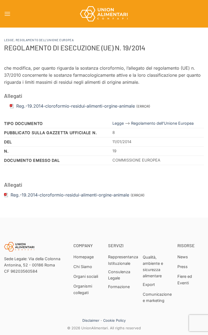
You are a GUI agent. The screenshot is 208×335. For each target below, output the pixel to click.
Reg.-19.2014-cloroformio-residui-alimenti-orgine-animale (70, 195)
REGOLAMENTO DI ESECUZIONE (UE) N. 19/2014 (74, 47)
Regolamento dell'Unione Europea (45, 40)
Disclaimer (90, 320)
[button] (7, 13)
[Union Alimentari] (104, 13)
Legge (9, 40)
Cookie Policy (114, 320)
